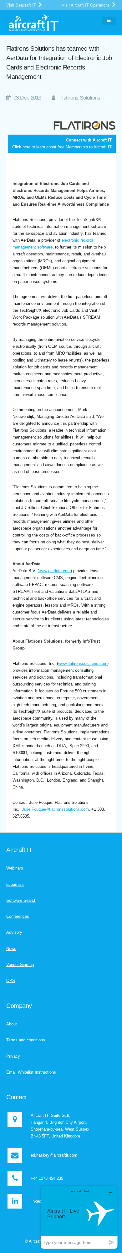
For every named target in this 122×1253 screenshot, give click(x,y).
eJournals (15, 884)
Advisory (14, 932)
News (11, 948)
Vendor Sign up (20, 964)
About (11, 1024)
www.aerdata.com (55, 570)
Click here (21, 147)
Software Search (21, 900)
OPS (10, 980)
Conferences (17, 916)
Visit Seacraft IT (21, 5)
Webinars (14, 868)
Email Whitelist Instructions (31, 1072)
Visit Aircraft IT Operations (86, 5)
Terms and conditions (25, 1040)
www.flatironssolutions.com (82, 663)
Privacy (13, 1056)
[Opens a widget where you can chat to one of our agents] (79, 1217)
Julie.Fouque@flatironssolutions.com (55, 809)
